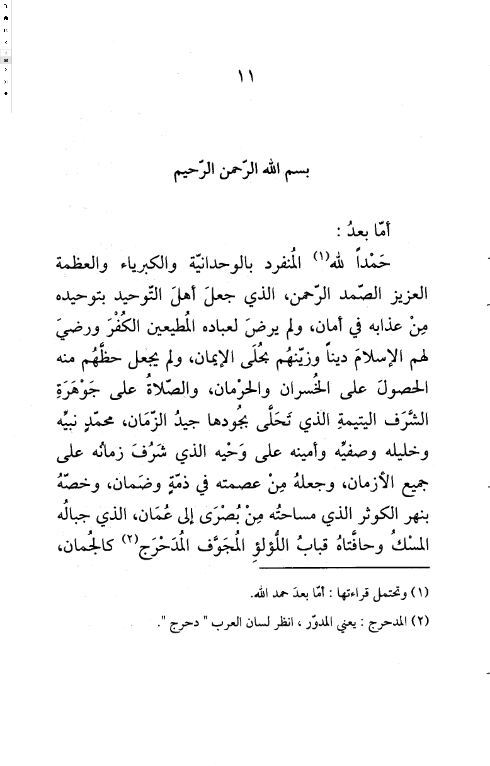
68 (6, 60)
